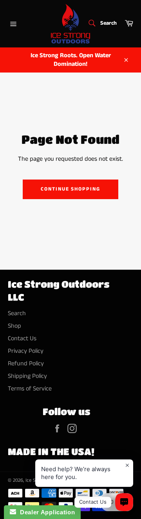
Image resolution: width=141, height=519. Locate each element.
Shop (14, 325)
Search (17, 313)
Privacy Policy (25, 351)
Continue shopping (70, 189)
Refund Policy (26, 363)
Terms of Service (30, 388)
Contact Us (22, 338)
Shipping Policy (27, 376)
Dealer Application (45, 512)
